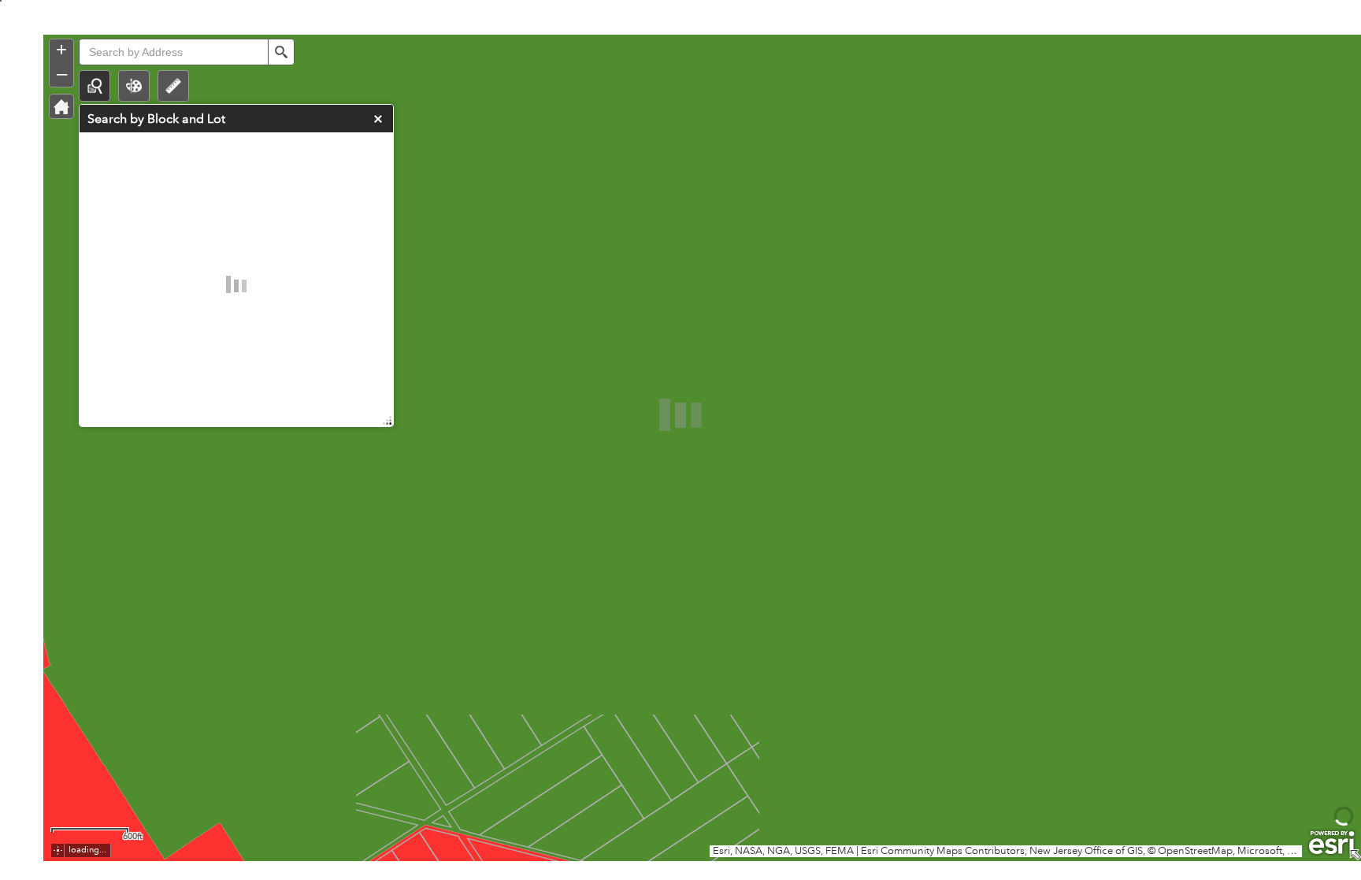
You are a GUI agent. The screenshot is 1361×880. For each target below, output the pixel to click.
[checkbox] (680, 606)
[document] (680, 339)
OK (977, 637)
